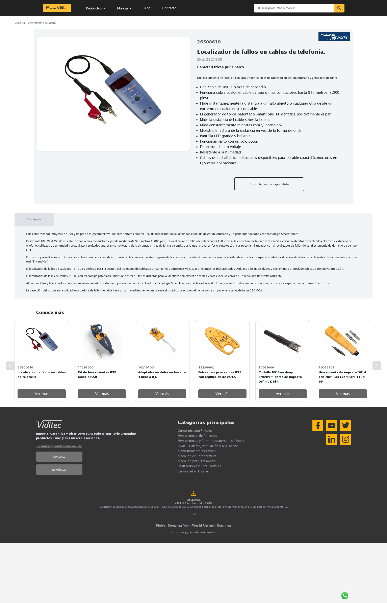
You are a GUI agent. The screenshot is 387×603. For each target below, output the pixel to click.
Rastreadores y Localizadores (199, 466)
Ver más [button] (42, 394)
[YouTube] (331, 425)
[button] (96, 8)
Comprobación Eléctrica (195, 430)
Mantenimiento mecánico (196, 451)
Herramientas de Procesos (197, 435)
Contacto (59, 456)
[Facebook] (317, 425)
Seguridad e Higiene (193, 471)
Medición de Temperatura (197, 456)
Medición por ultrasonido (196, 461)
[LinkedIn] (331, 439)
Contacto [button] (169, 8)
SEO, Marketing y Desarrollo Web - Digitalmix (193, 532)
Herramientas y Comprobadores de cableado (211, 440)
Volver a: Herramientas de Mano (35, 23)
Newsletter (59, 469)
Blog (147, 8)
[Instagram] (345, 439)
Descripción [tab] (34, 219)
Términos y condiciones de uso (59, 446)
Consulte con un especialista (269, 184)
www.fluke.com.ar (138, 507)
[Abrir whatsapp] (344, 595)
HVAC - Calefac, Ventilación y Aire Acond (208, 446)
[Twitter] (345, 425)
